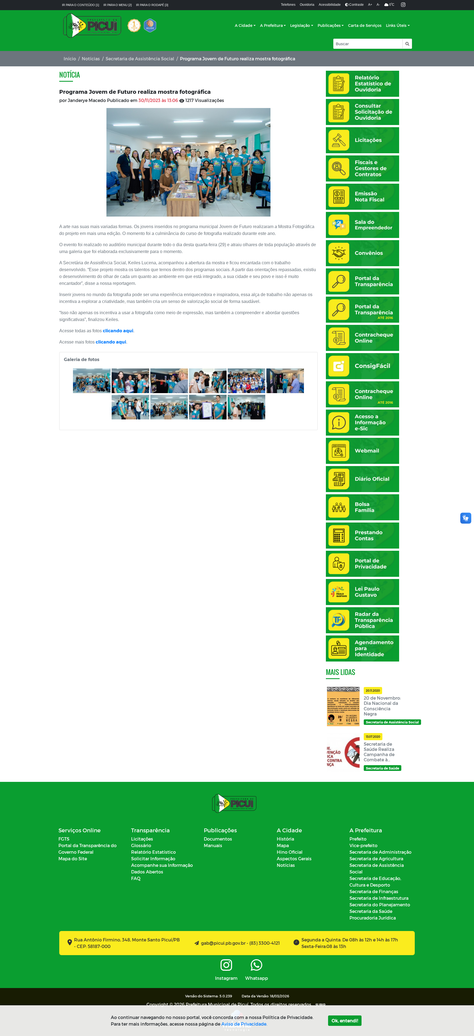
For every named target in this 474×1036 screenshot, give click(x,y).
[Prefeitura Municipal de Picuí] (92, 25)
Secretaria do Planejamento (379, 904)
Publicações (329, 25)
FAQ (135, 878)
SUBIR (320, 1005)
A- (378, 5)
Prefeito (357, 838)
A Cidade (243, 25)
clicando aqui (118, 330)
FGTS (63, 838)
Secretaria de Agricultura (376, 858)
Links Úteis (396, 25)
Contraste (356, 5)
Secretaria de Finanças (373, 891)
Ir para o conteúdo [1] (80, 5)
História (285, 838)
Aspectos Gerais (294, 858)
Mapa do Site (72, 858)
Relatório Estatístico (153, 852)
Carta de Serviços (365, 25)
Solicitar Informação (153, 858)
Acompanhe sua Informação (162, 865)
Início (70, 58)
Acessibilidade (330, 5)
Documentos (218, 838)
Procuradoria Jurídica (372, 917)
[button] (406, 43)
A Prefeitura (271, 25)
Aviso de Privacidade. (244, 1023)
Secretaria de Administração (380, 852)
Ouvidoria (307, 5)
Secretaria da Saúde (370, 911)
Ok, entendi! (345, 1020)
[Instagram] (403, 5)
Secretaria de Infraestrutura (378, 898)
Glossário (141, 845)
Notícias (91, 58)
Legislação (300, 25)
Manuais (213, 845)
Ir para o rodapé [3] (152, 5)
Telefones (288, 5)
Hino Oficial (290, 852)
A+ (370, 5)
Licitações (142, 838)
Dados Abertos (147, 871)
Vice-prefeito (363, 845)
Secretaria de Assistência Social (140, 58)
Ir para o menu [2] (117, 5)
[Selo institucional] (134, 25)
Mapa (283, 845)
